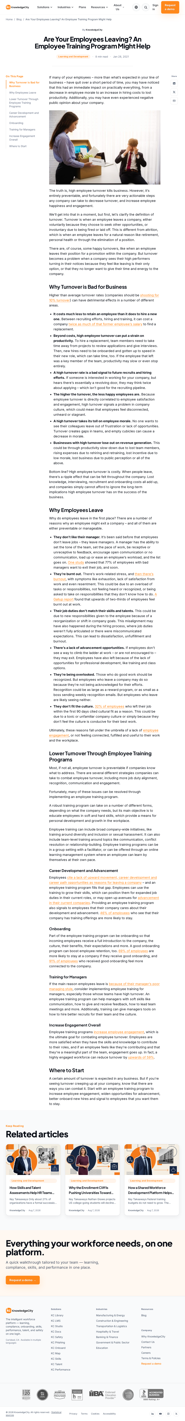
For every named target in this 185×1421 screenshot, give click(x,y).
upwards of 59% (141, 1057)
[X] (176, 1414)
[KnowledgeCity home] (17, 7)
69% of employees (133, 951)
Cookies (95, 1413)
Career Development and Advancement (24, 114)
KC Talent (56, 1364)
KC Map (56, 1353)
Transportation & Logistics (111, 1326)
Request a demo (170, 7)
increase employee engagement (119, 1032)
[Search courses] (146, 7)
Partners (146, 1347)
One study (76, 562)
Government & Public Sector (112, 1342)
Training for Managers (22, 129)
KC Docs (56, 1331)
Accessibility (109, 1413)
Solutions (43, 7)
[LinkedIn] (152, 1414)
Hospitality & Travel (107, 1331)
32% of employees (109, 706)
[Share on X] (174, 92)
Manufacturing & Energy (110, 1315)
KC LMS (56, 1320)
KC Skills (56, 1358)
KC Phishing (58, 1342)
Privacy (73, 1413)
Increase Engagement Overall (22, 137)
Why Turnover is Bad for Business (24, 84)
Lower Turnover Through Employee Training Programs (23, 103)
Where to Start (18, 146)
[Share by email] (174, 100)
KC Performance (60, 1369)
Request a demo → (22, 1280)
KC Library (57, 1315)
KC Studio (57, 1326)
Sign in (155, 7)
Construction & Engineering (112, 1320)
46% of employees (115, 913)
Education (102, 1347)
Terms (84, 1413)
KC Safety (57, 1337)
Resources (98, 7)
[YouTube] (160, 1414)
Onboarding (16, 122)
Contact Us (147, 1341)
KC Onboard (58, 1347)
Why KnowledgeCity (153, 1336)
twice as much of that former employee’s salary (105, 324)
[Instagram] (168, 1414)
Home (9, 19)
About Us (117, 7)
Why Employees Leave (22, 92)
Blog (19, 19)
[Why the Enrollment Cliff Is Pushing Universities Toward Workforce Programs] (92, 1179)
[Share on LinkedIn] (174, 83)
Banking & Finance (107, 1337)
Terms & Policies (150, 1358)
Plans (82, 7)
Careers (145, 1352)
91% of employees (63, 961)
